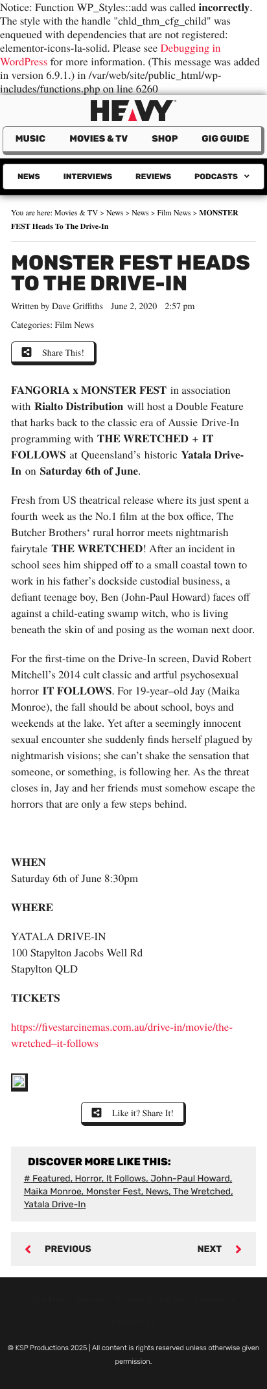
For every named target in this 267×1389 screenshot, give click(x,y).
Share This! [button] (63, 352)
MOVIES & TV (98, 138)
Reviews (153, 176)
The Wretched (202, 1191)
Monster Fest (113, 1191)
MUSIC (31, 138)
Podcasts (216, 176)
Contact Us (133, 1322)
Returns (90, 1299)
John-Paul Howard (190, 1178)
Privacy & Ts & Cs (150, 1299)
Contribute (215, 1299)
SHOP (165, 138)
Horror (88, 1178)
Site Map (48, 1299)
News (28, 176)
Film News (174, 213)
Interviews (88, 176)
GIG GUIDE (225, 138)
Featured (51, 1178)
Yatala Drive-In (55, 1204)
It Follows (126, 1178)
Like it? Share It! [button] (143, 1112)
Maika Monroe (53, 1191)
